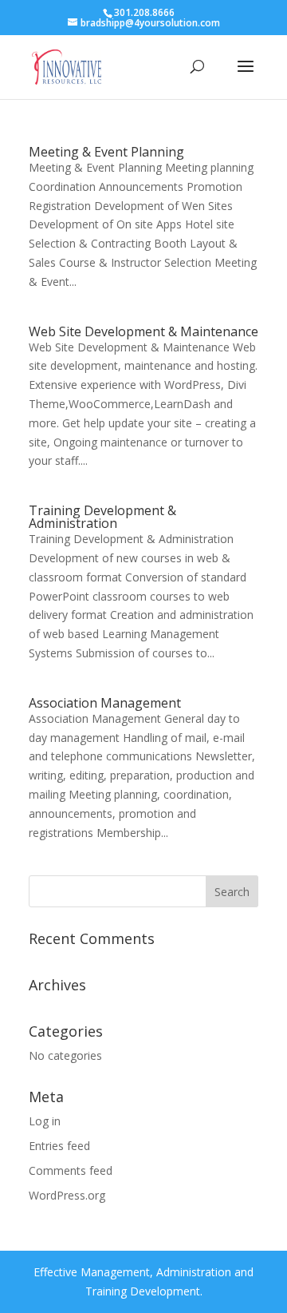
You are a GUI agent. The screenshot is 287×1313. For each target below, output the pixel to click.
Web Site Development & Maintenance (143, 331)
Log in (45, 1121)
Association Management (105, 703)
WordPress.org (67, 1195)
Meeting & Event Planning (106, 152)
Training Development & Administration (102, 517)
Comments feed (70, 1170)
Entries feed (59, 1145)
